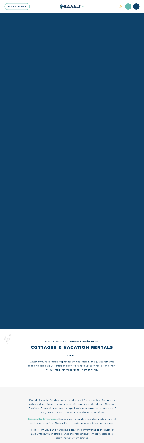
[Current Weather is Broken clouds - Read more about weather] (120, 6)
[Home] (72, 6)
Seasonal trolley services (42, 419)
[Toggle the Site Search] (128, 6)
